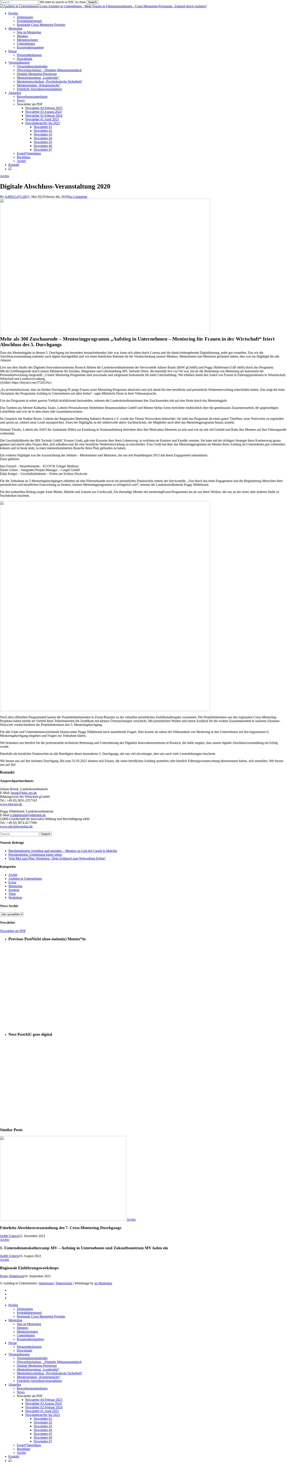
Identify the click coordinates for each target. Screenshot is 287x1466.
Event (12, 882)
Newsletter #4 (43, 1430)
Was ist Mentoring (29, 1324)
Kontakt (13, 1456)
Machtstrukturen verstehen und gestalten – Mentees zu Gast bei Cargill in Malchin (62, 851)
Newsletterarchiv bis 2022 (42, 1415)
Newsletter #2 (43, 1422)
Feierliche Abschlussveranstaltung (39, 1381)
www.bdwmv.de (11, 804)
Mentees (22, 1328)
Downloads (24, 1350)
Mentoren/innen (27, 1331)
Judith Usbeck (9, 1236)
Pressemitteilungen (29, 1346)
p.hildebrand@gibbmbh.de (28, 815)
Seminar (13, 890)
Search (92, 2)
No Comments (77, 196)
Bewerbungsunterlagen (32, 1388)
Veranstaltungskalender (32, 1358)
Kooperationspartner (30, 1339)
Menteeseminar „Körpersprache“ (38, 1377)
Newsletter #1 (43, 1418)
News (21, 1392)
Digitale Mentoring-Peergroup (37, 1365)
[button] (13, 931)
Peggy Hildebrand (12, 1276)
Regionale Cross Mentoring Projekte (41, 1316)
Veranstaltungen (19, 1354)
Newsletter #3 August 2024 (43, 1403)
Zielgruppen (25, 1309)
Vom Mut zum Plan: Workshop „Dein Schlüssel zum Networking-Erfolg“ (57, 858)
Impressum (46, 1283)
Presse (12, 1343)
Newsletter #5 (43, 1434)
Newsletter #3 (43, 1426)
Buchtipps (23, 1449)
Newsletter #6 (43, 1437)
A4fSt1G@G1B (15, 196)
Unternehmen (26, 1335)
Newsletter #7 (43, 1441)
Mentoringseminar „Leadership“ (38, 1369)
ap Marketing (103, 1283)
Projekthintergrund (29, 1312)
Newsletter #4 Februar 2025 (43, 1399)
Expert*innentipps (29, 1445)
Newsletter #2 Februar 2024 (43, 1407)
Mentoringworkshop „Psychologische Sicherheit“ (49, 1373)
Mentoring (15, 886)
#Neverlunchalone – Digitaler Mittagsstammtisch (49, 1362)
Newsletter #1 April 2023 (42, 1411)
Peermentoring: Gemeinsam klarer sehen (35, 854)
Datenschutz (64, 1283)
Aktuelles (14, 1384)
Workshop (15, 897)
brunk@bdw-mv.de (24, 793)
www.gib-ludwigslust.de (16, 826)
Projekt (13, 1305)
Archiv (4, 176)
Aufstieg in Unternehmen (25, 878)
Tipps (12, 893)
